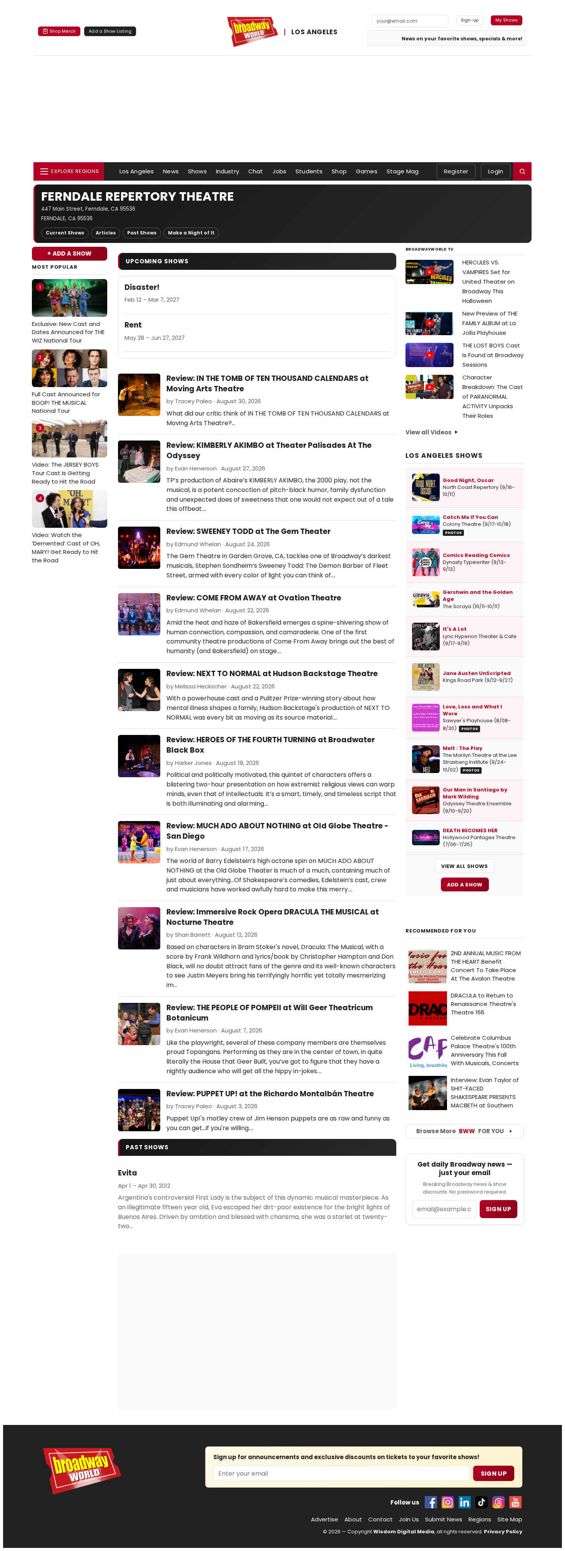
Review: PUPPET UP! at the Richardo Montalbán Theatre (270, 1094)
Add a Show (465, 884)
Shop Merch (63, 31)
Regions (480, 1519)
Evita (127, 1173)
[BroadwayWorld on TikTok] (482, 1502)
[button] (522, 171)
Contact (380, 1519)
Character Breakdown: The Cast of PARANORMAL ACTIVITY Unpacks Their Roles (492, 396)
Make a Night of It (191, 232)
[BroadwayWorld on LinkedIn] (465, 1502)
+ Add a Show (69, 253)
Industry (227, 171)
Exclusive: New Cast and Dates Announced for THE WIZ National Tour (68, 313)
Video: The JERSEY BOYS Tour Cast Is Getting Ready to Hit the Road (65, 454)
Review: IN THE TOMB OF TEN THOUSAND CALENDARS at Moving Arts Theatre (267, 383)
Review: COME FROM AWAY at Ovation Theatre (253, 598)
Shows (197, 171)
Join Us (409, 1519)
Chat (255, 171)
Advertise (324, 1519)
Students (309, 171)
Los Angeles (137, 171)
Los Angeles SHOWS (444, 455)
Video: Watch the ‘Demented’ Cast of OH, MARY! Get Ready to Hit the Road (66, 529)
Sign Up (494, 1473)
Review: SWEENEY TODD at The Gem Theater (248, 531)
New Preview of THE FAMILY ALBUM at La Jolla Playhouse (489, 323)
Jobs (280, 171)
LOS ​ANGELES (314, 32)
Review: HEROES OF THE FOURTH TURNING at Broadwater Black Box (270, 745)
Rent (133, 325)
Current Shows (65, 232)
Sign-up (470, 20)
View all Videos (428, 432)
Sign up (498, 1209)
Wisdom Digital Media (403, 1531)
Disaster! (142, 288)
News (171, 171)
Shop (339, 171)
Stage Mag (403, 171)
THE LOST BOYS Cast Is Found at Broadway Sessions (492, 355)
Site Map (509, 1519)
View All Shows (464, 866)
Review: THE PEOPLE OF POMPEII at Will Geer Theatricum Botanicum (269, 1012)
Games (366, 171)
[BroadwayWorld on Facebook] (431, 1502)
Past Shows (141, 232)
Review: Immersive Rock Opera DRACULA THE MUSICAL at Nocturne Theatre (272, 917)
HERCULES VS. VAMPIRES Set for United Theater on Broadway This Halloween (488, 281)
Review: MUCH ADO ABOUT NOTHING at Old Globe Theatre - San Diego (277, 831)
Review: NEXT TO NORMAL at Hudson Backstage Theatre (272, 673)
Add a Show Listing (110, 31)
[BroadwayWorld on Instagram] (448, 1502)
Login (495, 171)
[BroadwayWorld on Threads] (498, 1502)
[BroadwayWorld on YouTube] (515, 1502)
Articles (106, 232)
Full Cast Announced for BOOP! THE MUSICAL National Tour (66, 384)
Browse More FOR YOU (460, 1131)
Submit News (443, 1519)
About (353, 1519)
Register (456, 171)
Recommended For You (440, 931)
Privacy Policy (503, 1531)
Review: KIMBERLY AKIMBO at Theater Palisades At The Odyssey (269, 450)
